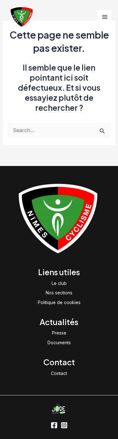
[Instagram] (64, 425)
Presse (59, 332)
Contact (59, 373)
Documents (59, 342)
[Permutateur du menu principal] (105, 17)
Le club (59, 283)
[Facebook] (54, 425)
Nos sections (59, 292)
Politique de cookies (59, 302)
